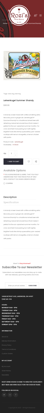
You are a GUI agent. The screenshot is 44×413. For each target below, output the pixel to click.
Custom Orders (7, 354)
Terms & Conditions (9, 349)
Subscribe (33, 286)
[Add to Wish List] (29, 161)
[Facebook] (15, 394)
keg (13, 94)
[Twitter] (4, 394)
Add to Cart (14, 162)
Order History (6, 371)
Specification (11, 202)
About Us (5, 337)
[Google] (10, 394)
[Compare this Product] (36, 161)
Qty (5, 153)
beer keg (18, 94)
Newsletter (5, 375)
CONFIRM (9, 183)
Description (10, 197)
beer (9, 94)
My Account (6, 366)
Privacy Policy (6, 345)
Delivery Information (9, 341)
